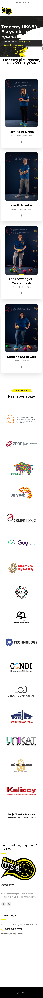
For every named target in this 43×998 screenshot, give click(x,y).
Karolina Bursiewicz (21, 356)
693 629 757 (13, 929)
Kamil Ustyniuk (21, 205)
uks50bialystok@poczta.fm (12, 934)
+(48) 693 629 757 (22, 3)
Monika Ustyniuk (21, 131)
